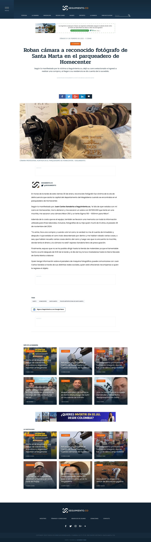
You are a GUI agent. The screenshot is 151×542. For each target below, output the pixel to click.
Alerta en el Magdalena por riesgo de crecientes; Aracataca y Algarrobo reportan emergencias (38, 364)
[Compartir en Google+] (75, 96)
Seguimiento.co (47, 183)
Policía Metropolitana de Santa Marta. (71, 301)
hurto (34, 301)
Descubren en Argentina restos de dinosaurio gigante (110, 480)
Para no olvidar (107, 15)
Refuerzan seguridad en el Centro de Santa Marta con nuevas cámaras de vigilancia (75, 365)
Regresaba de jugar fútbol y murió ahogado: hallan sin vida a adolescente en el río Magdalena (74, 478)
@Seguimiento (50, 185)
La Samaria (35, 15)
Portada (24, 15)
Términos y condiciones (59, 518)
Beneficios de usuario (79, 518)
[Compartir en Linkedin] (82, 96)
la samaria (75, 44)
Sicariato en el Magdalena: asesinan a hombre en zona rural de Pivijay (39, 479)
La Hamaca (93, 15)
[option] (75, 132)
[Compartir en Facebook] (62, 96)
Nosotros (43, 518)
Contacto (106, 518)
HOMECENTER (43, 301)
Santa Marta (53, 301)
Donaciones (94, 518)
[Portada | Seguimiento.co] (75, 8)
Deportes (82, 15)
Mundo (72, 15)
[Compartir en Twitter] (69, 96)
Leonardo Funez (81, 540)
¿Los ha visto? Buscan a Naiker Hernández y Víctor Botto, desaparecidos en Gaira (111, 395)
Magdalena (47, 15)
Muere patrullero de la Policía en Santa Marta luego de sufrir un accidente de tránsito (75, 395)
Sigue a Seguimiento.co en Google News (50, 309)
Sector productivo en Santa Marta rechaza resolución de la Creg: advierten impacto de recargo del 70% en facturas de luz (40, 392)
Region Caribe (60, 15)
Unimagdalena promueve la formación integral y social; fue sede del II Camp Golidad (110, 365)
